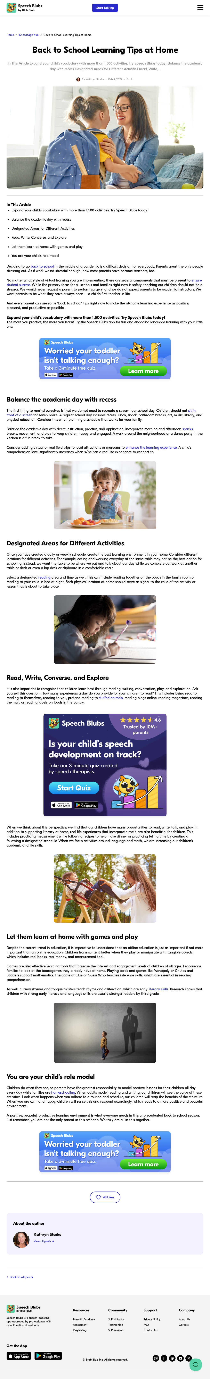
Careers (184, 1325)
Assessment (80, 1325)
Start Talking (105, 8)
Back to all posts (21, 1277)
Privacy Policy (152, 1319)
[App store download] (19, 1357)
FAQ (146, 1325)
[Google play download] (48, 1357)
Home (10, 35)
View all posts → (44, 1241)
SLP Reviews (115, 1330)
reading (44, 577)
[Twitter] (188, 1358)
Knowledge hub (29, 35)
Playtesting (80, 1330)
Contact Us (151, 1330)
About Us (184, 1319)
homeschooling (63, 1092)
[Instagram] (156, 1358)
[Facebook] (164, 1358)
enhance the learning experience (151, 447)
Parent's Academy (84, 1319)
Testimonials (115, 1325)
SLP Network (116, 1319)
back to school (42, 266)
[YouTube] (180, 1358)
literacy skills (158, 989)
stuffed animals (111, 698)
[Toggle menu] (200, 7)
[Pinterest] (172, 1358)
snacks (187, 429)
